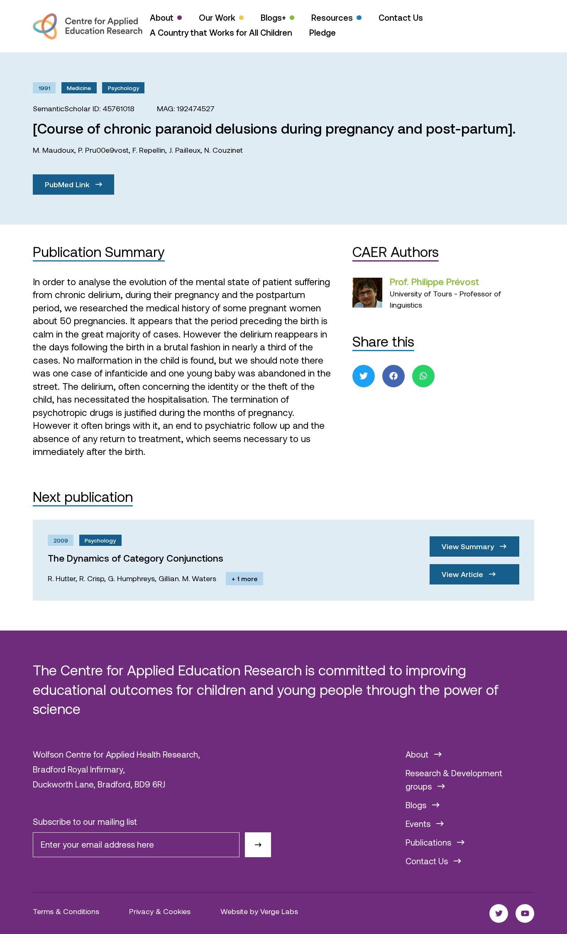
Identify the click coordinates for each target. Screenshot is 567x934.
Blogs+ (273, 17)
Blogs (417, 805)
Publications (429, 842)
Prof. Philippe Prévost (434, 281)
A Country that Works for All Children (221, 32)
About (162, 17)
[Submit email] (258, 845)
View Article (463, 574)
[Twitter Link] (498, 913)
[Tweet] (363, 376)
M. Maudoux (53, 149)
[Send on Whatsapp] (423, 376)
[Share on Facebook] (393, 376)
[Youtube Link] (525, 913)
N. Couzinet (223, 149)
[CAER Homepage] (87, 26)
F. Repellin (148, 149)
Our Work (217, 17)
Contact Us (401, 17)
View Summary (469, 546)
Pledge (322, 32)
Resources (332, 17)
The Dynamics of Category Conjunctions (135, 558)
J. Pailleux (184, 149)
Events (419, 824)
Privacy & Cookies (160, 911)
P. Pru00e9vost (103, 149)
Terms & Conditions (66, 911)
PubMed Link (68, 184)
